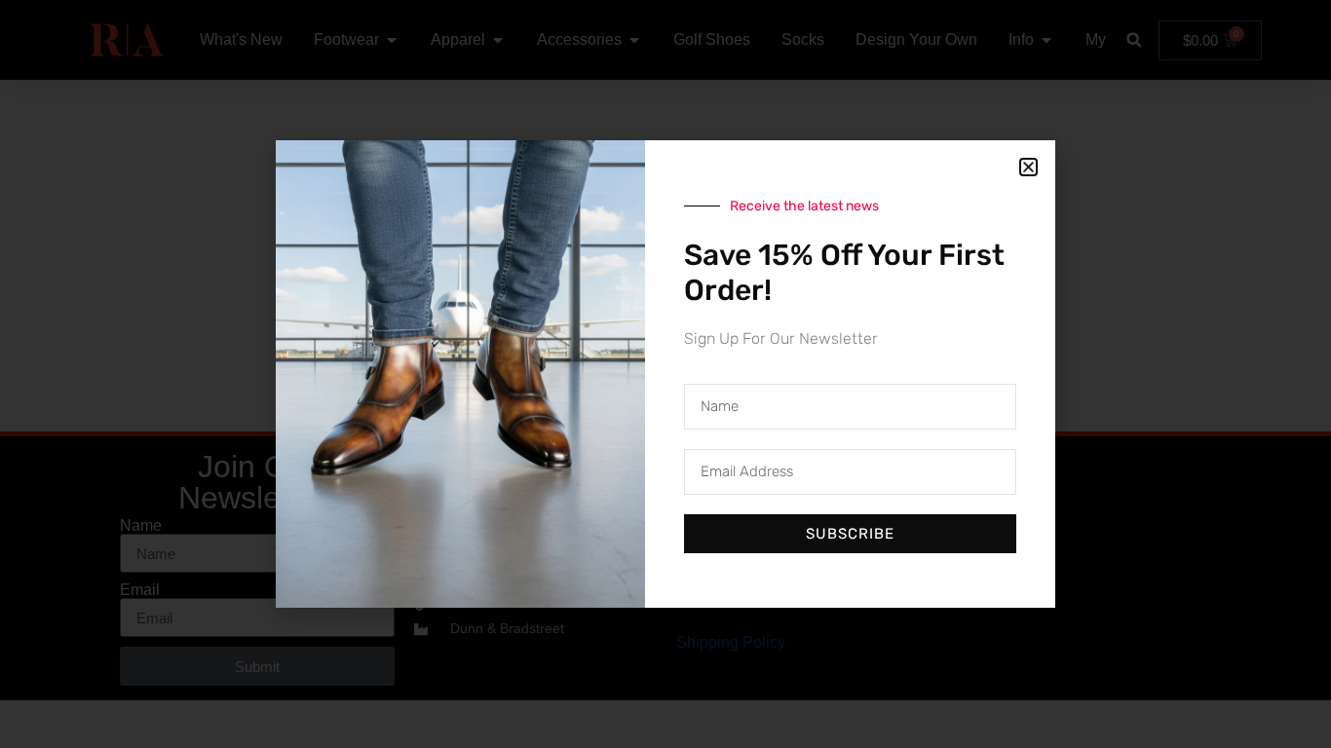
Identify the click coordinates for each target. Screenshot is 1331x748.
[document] (665, 374)
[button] (1028, 167)
